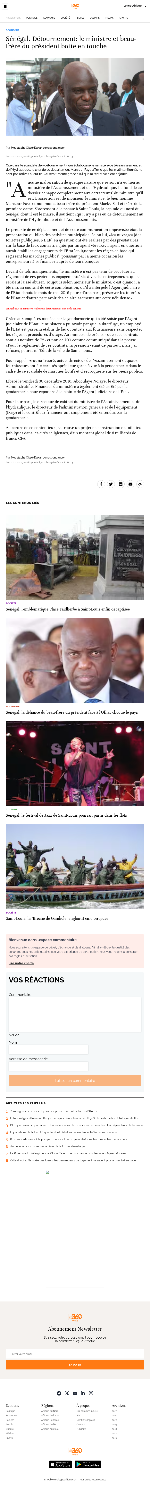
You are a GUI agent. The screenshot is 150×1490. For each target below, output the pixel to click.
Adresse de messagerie (28, 1059)
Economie (49, 18)
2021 (114, 1415)
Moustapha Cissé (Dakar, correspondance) (37, 147)
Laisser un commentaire (75, 1081)
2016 (114, 1438)
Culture (95, 18)
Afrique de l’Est (49, 1424)
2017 (114, 1433)
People (80, 18)
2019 (114, 1424)
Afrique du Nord (50, 1411)
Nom (13, 1042)
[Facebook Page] (59, 1393)
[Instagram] (91, 1393)
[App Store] (60, 1464)
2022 (114, 1411)
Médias (109, 18)
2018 (114, 1429)
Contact (81, 1424)
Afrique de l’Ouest (50, 1415)
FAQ (79, 1415)
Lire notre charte (21, 963)
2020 (114, 1420)
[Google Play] (87, 1464)
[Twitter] (67, 1393)
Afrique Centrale (50, 1420)
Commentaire (20, 995)
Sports (124, 18)
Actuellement (13, 17)
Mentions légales (86, 1420)
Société (65, 18)
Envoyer (75, 1364)
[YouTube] (75, 1393)
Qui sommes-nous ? (87, 1411)
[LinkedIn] (83, 1393)
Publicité (81, 1429)
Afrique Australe (50, 1429)
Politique (32, 18)
